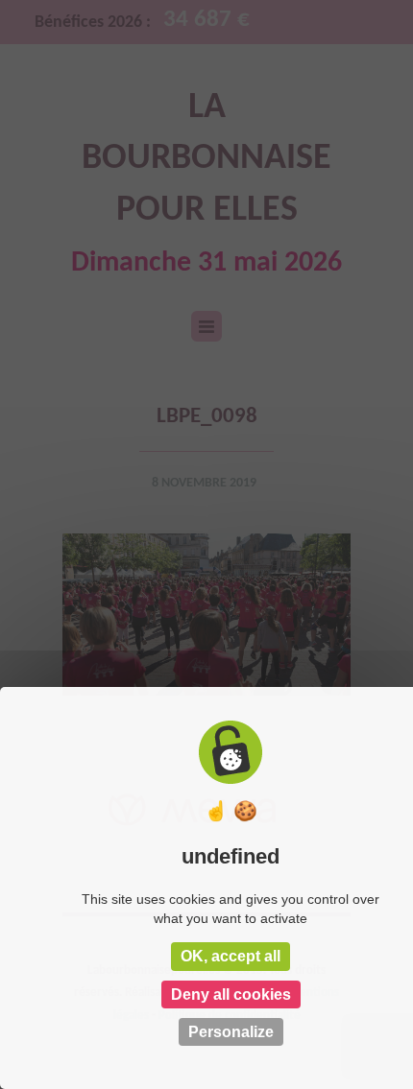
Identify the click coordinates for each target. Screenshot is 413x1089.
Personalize (231, 1032)
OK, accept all (230, 956)
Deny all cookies (231, 994)
